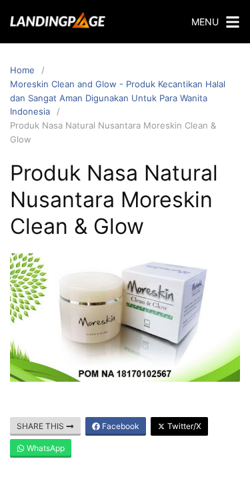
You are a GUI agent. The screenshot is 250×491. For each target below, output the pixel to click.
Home (22, 70)
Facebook (119, 426)
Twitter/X (183, 426)
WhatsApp (45, 448)
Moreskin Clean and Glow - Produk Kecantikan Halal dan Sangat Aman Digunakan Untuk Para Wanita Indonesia (117, 98)
